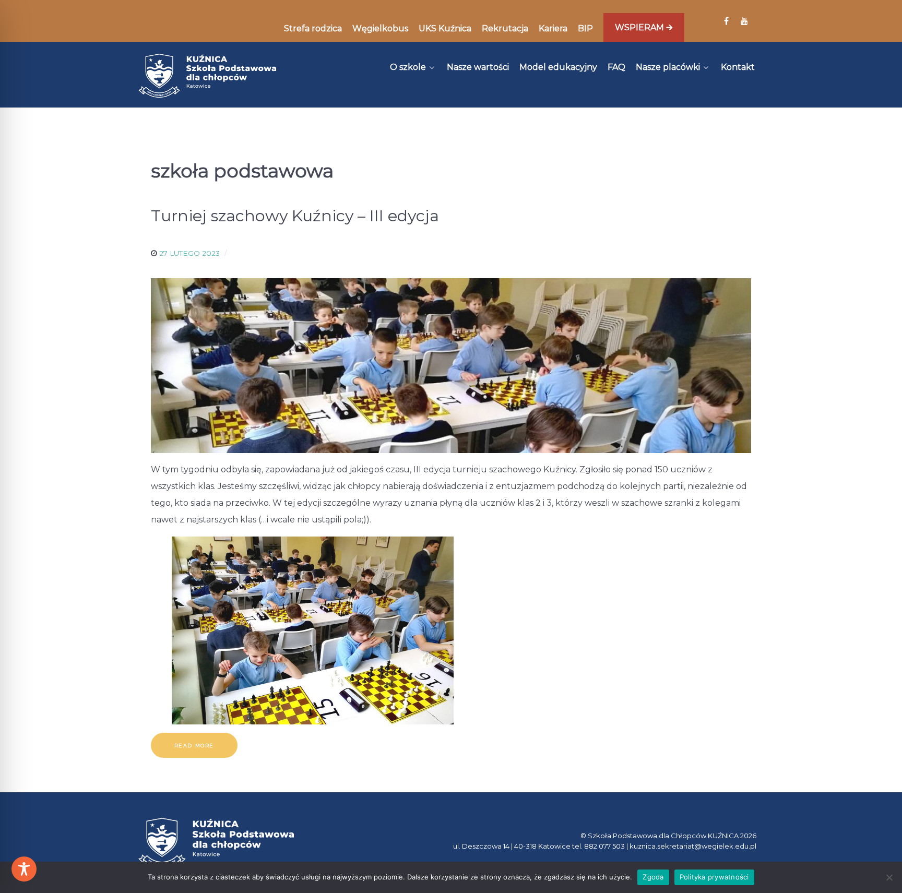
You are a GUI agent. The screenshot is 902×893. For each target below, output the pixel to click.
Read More (194, 745)
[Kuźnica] (207, 75)
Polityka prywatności (714, 877)
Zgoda (653, 877)
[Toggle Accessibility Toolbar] (24, 869)
